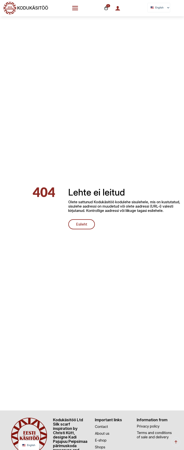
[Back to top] (175, 441)
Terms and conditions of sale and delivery (154, 435)
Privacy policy (148, 426)
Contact (101, 426)
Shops (100, 447)
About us (102, 433)
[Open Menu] (75, 8)
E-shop (101, 440)
